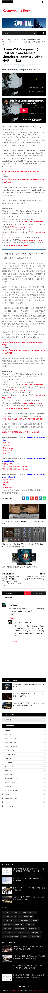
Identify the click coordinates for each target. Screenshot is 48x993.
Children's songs (12, 739)
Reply (12, 614)
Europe (8, 758)
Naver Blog (8, 448)
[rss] (28, 986)
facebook (41, 593)
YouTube (7, 443)
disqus (34, 593)
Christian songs (11, 743)
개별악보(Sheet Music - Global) (16, 469)
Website (7, 445)
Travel (7, 802)
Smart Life (9, 794)
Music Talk (9, 766)
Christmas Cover (12, 747)
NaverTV (7, 453)
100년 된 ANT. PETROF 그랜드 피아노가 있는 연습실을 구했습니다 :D (28, 704)
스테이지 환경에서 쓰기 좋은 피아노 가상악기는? (20, 567)
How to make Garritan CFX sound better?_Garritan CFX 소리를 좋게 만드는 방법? (22, 545)
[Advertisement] (24, 834)
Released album (11, 790)
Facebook (7, 450)
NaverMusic (8, 487)
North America (11, 778)
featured (8, 762)
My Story (8, 774)
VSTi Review (12, 39)
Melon (6, 485)
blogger (27, 593)
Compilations (10, 754)
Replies (13, 618)
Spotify (6, 482)
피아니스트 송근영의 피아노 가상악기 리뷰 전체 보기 (23, 419)
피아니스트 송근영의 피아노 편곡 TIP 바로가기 (20, 432)
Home (4, 39)
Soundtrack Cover (13, 798)
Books (7, 731)
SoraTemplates (16, 990)
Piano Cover (10, 782)
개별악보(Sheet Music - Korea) (16, 466)
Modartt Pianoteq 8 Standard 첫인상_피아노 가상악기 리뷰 (23, 522)
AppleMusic (8, 479)
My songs (8, 770)
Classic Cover (10, 751)
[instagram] (24, 986)
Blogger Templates (38, 990)
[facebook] (42, 2)
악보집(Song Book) (11, 464)
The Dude (13, 605)
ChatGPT (8, 735)
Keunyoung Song (17, 10)
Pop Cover (9, 786)
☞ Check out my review (32, 221)
